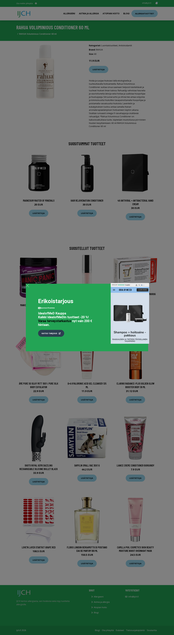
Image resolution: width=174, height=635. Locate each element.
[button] (51, 333)
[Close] (27, 285)
